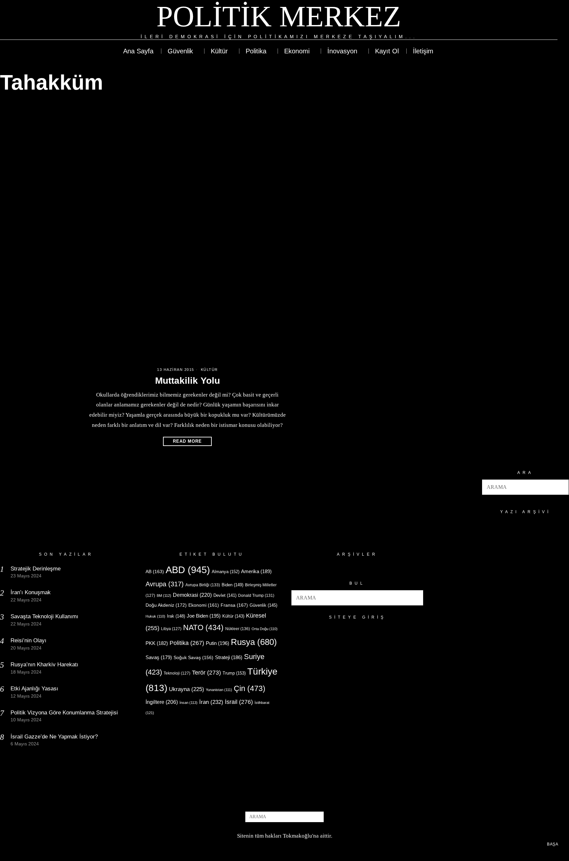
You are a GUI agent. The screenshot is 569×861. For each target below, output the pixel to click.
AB (155, 571)
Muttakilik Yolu (187, 380)
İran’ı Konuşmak (31, 592)
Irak (176, 616)
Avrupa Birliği (202, 585)
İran (211, 702)
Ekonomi (203, 605)
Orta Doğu (265, 629)
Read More (187, 441)
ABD (188, 569)
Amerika (256, 571)
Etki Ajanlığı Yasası (34, 688)
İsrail (239, 701)
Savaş (159, 657)
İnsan (188, 703)
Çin (249, 688)
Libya (171, 628)
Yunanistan (219, 690)
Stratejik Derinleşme (36, 569)
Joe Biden (204, 616)
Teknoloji (177, 673)
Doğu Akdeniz (166, 605)
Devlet (224, 595)
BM (164, 595)
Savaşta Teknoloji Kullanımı (44, 616)
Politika (187, 642)
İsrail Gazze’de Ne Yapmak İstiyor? (55, 737)
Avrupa (165, 584)
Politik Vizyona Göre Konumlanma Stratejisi (64, 712)
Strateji (228, 657)
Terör (206, 672)
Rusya (254, 642)
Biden (232, 584)
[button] (561, 487)
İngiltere (162, 702)
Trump (234, 673)
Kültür (209, 370)
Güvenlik (263, 605)
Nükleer (237, 628)
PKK (157, 643)
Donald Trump (256, 595)
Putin (217, 643)
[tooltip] (528, 20)
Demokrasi (192, 595)
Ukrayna (186, 689)
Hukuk (155, 616)
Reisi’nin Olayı (28, 640)
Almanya (225, 571)
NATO (203, 628)
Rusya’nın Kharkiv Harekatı (44, 664)
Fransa (234, 605)
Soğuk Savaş (193, 657)
